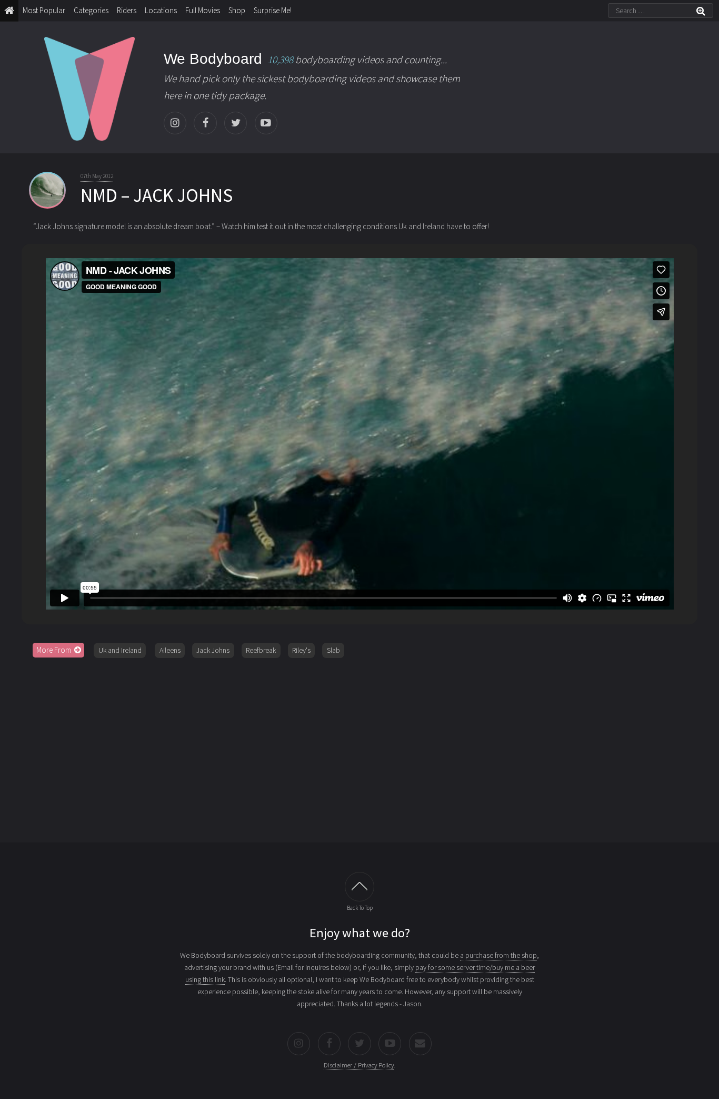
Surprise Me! (273, 10)
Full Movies (202, 10)
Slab (333, 650)
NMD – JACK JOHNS (157, 195)
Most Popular (44, 10)
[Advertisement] (359, 746)
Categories (91, 10)
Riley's (301, 650)
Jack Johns (212, 650)
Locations (161, 10)
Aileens (170, 650)
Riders (126, 10)
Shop (236, 10)
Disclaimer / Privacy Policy (359, 1065)
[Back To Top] (359, 886)
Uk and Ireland (120, 650)
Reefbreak (261, 650)
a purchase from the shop (498, 955)
